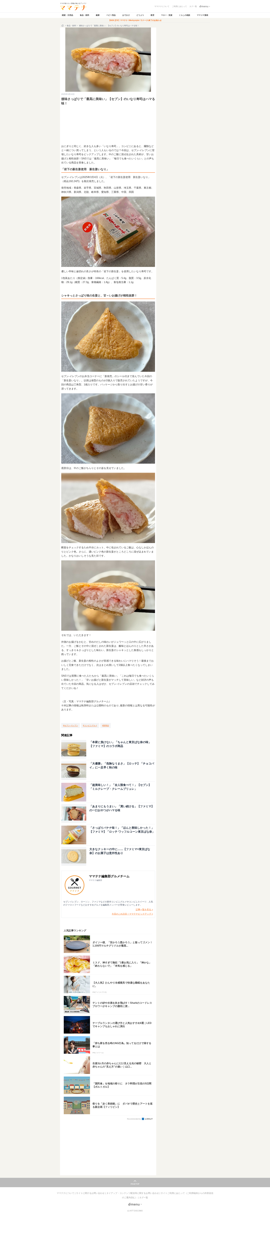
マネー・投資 (166, 15)
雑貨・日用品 (67, 15)
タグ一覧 (143, 1197)
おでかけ (126, 15)
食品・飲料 (84, 15)
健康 (98, 15)
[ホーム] (62, 25)
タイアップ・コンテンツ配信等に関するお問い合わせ (133, 1193)
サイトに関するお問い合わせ (90, 1193)
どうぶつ (140, 15)
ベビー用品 (111, 15)
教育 (152, 15)
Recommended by (134, 1119)
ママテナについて (66, 1193)
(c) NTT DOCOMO (135, 1211)
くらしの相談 (184, 15)
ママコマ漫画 (202, 15)
